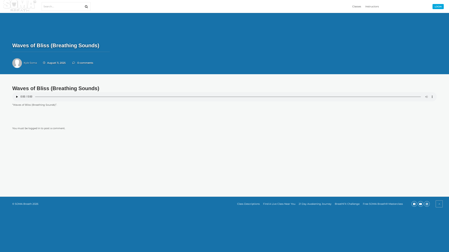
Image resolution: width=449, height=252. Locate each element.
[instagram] (427, 203)
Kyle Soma (30, 62)
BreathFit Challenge (347, 203)
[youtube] (420, 203)
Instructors (372, 6)
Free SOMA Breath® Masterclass (383, 203)
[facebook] (414, 203)
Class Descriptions (248, 203)
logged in (34, 128)
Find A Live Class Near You (279, 203)
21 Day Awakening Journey (315, 203)
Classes (356, 6)
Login (438, 6)
